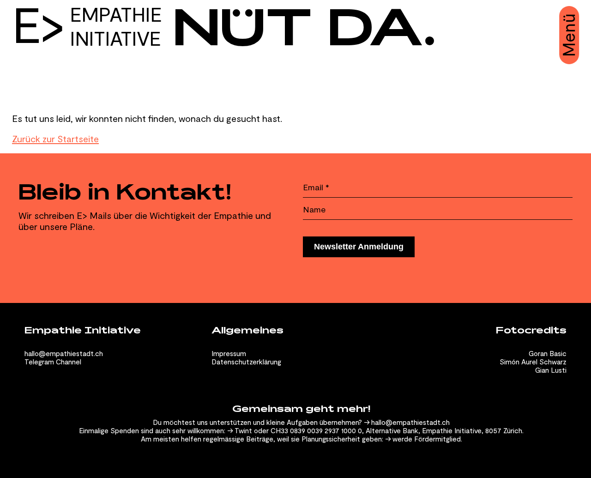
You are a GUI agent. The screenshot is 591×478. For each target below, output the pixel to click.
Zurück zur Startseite (55, 138)
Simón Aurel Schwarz (533, 361)
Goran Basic (548, 353)
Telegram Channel (52, 361)
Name (314, 209)
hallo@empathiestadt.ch (63, 353)
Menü (568, 35)
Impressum (228, 353)
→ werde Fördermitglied (423, 439)
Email (316, 187)
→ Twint (239, 430)
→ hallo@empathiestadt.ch (407, 422)
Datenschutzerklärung (246, 361)
